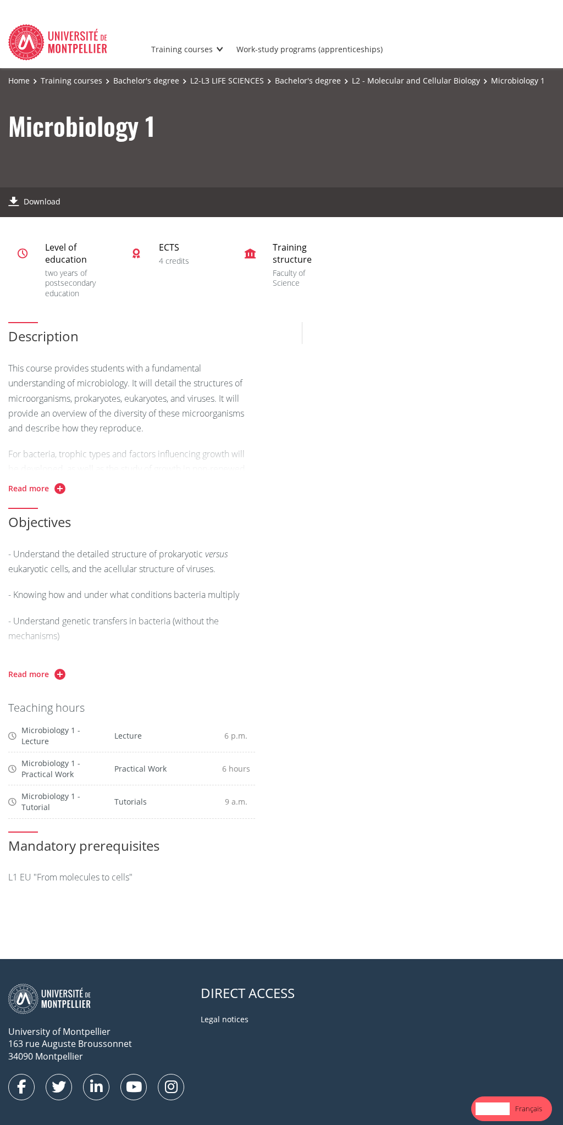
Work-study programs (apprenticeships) (309, 49)
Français (528, 1108)
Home (19, 80)
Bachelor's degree (146, 80)
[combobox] (493, 1108)
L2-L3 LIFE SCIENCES (227, 80)
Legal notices (225, 1019)
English (492, 1108)
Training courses (182, 49)
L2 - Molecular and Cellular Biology (416, 80)
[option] (529, 1108)
